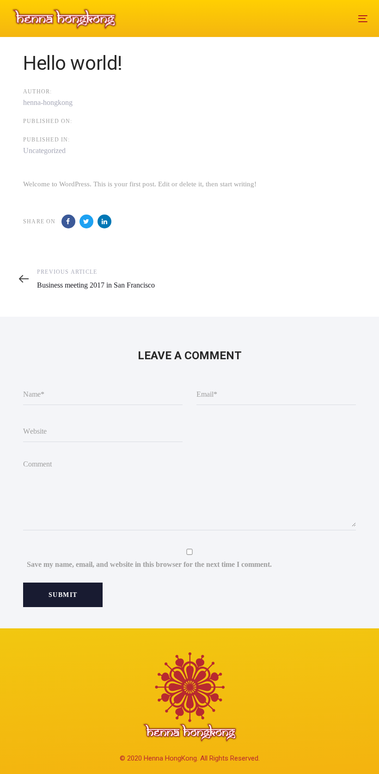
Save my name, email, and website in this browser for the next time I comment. (149, 564)
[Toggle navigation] (308, 18)
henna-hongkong (48, 102)
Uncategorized (44, 150)
